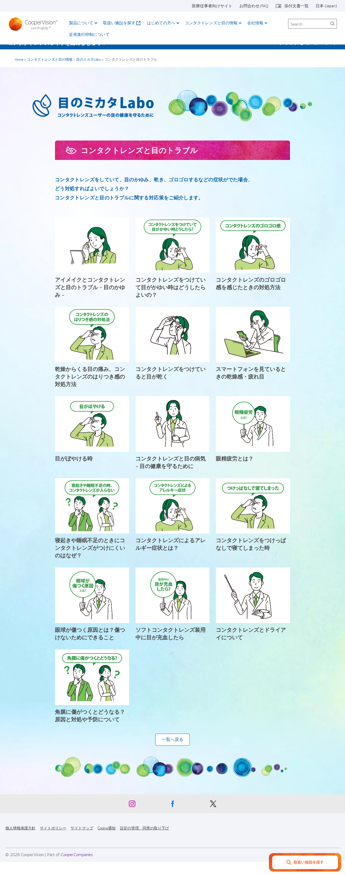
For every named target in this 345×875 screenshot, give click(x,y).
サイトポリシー (53, 828)
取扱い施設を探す (119, 22)
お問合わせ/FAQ (253, 5)
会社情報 (255, 22)
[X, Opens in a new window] (213, 805)
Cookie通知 (107, 828)
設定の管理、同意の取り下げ (144, 828)
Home (19, 59)
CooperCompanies (77, 854)
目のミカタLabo (88, 59)
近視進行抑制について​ (89, 34)
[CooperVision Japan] (34, 24)
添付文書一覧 (296, 5)
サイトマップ (82, 828)
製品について (81, 22)
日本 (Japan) (326, 5)
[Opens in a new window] (305, 863)
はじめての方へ (161, 22)
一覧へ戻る (172, 739)
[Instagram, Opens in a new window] (132, 805)
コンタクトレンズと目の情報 (211, 22)
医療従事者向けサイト (212, 5)
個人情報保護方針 (20, 828)
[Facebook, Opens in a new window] (172, 805)
